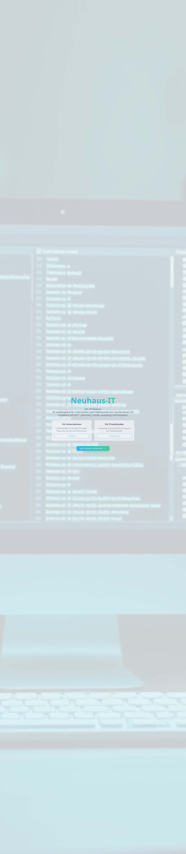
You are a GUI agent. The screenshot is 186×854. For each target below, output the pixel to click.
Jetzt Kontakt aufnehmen (91, 448)
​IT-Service (71, 436)
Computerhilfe (114, 436)
